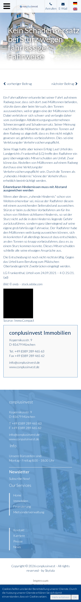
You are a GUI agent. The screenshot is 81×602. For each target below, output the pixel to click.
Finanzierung (22, 506)
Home (17, 495)
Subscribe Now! (19, 478)
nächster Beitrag (63, 84)
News (17, 547)
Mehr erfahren (60, 597)
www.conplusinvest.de (24, 367)
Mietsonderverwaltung (28, 512)
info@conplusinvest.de (24, 362)
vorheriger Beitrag (19, 84)
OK (75, 597)
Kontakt (19, 530)
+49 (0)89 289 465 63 (29, 351)
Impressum (40, 580)
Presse (18, 541)
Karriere (19, 536)
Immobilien (20, 501)
